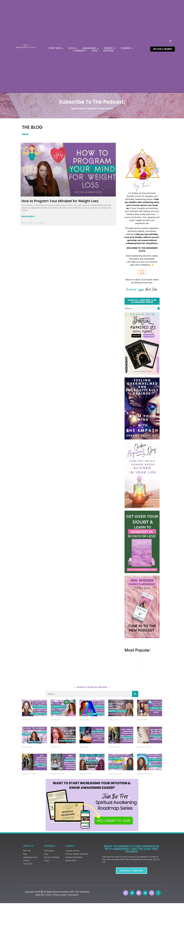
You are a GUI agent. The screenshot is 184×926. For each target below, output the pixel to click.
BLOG (72, 48)
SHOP (95, 50)
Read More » (28, 216)
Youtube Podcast (105, 108)
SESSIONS (108, 50)
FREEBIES (108, 48)
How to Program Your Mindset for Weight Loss (60, 201)
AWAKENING (89, 48)
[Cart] (170, 41)
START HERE (54, 48)
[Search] (159, 308)
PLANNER (125, 48)
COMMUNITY (80, 50)
